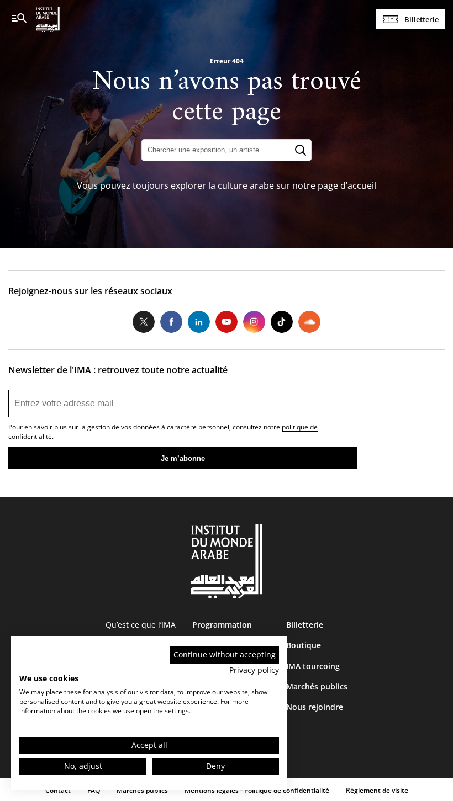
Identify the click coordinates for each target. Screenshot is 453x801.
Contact (58, 790)
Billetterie (421, 19)
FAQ (93, 790)
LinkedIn (199, 322)
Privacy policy (254, 670)
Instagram (254, 322)
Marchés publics (316, 686)
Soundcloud (309, 322)
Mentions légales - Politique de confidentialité (257, 790)
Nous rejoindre (314, 707)
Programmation (222, 624)
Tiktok (282, 322)
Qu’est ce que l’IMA (141, 624)
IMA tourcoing (313, 666)
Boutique (303, 645)
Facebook (171, 322)
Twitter (144, 322)
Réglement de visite (377, 790)
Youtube (226, 322)
